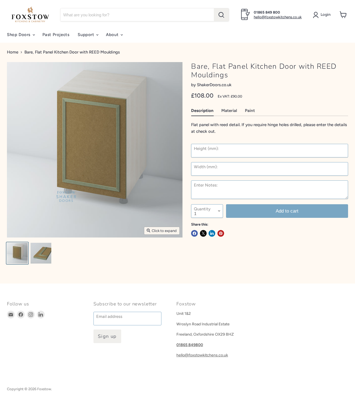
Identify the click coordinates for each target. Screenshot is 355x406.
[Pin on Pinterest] (220, 233)
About (113, 34)
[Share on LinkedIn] (212, 233)
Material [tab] (229, 110)
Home (12, 52)
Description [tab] (202, 110)
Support (86, 34)
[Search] (221, 14)
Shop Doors (19, 34)
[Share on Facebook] (194, 233)
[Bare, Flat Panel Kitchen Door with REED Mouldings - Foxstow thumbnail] (17, 253)
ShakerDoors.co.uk (214, 84)
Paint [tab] (250, 110)
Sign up (107, 336)
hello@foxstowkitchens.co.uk (278, 17)
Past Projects (56, 34)
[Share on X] (203, 233)
